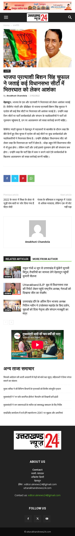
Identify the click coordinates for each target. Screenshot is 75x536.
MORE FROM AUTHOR (45, 259)
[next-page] (11, 322)
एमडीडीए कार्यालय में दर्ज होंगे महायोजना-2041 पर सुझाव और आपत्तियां (33, 412)
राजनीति (16, 25)
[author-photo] (37, 236)
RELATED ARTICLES (17, 259)
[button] (6, 17)
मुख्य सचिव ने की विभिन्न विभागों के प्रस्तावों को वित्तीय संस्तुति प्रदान (32, 388)
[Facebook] (6, 178)
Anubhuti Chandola (17, 95)
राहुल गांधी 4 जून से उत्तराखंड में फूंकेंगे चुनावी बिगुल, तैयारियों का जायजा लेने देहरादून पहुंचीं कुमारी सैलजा (46, 272)
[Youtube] (46, 518)
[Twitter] (15, 178)
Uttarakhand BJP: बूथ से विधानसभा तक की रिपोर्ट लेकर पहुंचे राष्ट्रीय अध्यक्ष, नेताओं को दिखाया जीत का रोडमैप (47, 289)
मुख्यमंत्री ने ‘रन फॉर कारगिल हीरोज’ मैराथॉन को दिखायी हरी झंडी (30, 396)
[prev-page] (5, 322)
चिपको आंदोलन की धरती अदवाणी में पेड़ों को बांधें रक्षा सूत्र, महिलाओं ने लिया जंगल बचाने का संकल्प (37, 379)
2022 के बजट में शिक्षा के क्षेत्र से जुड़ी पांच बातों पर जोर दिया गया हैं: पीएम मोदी (18, 203)
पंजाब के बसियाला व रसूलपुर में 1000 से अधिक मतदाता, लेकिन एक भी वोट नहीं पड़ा (55, 203)
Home (6, 25)
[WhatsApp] (31, 178)
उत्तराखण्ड (8, 276)
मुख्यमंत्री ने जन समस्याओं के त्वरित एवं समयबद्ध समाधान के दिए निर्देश (32, 404)
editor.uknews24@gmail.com (44, 495)
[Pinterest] (23, 178)
